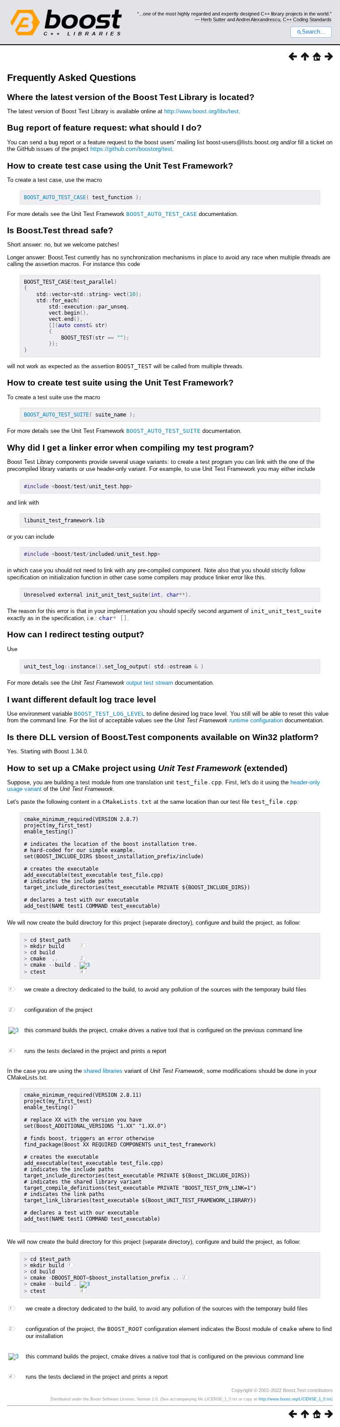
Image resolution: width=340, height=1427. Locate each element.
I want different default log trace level (81, 699)
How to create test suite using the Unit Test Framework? (120, 382)
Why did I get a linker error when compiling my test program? (130, 447)
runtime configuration (256, 720)
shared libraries (103, 1071)
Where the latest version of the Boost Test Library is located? (131, 97)
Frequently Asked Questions (71, 77)
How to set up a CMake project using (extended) (147, 768)
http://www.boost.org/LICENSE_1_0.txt (295, 1399)
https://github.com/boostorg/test (131, 149)
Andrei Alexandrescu (258, 19)
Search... (313, 32)
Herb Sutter (213, 19)
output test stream (149, 682)
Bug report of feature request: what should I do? (104, 127)
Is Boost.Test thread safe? (60, 230)
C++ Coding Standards (307, 19)
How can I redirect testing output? (75, 634)
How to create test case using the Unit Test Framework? (120, 165)
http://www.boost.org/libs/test (201, 111)
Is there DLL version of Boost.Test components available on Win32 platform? (163, 737)
